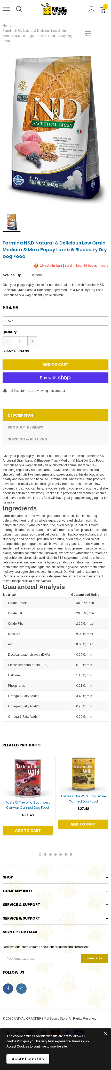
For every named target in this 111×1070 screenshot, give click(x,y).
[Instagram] (21, 988)
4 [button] (55, 854)
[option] (55, 129)
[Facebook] (8, 988)
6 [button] (66, 854)
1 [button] (40, 854)
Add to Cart (55, 364)
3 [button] (50, 854)
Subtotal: (10, 351)
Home (7, 25)
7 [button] (71, 854)
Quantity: (10, 332)
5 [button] (60, 854)
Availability (12, 275)
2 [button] (45, 854)
